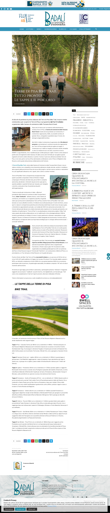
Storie (17, 33)
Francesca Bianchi (20, 103)
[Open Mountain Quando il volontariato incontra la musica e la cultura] (85, 227)
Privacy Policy (52, 506)
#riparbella (76, 152)
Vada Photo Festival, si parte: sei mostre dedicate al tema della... (88, 276)
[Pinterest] (32, 113)
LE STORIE (29, 29)
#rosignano (85, 152)
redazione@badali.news (80, 490)
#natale (85, 144)
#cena (81, 123)
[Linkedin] (40, 113)
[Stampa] (47, 113)
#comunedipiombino (80, 128)
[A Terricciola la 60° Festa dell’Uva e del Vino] (76, 269)
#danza (93, 130)
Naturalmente (26, 87)
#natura (92, 144)
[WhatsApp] (36, 113)
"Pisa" (74, 115)
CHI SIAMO (73, 29)
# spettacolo (79, 154)
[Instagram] (4, 8)
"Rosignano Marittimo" (83, 115)
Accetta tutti (20, 509)
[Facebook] (1, 8)
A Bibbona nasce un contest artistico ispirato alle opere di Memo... (89, 260)
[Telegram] (51, 113)
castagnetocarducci (79, 160)
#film (92, 133)
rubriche (79, 162)
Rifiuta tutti (31, 509)
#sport (88, 154)
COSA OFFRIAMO (85, 29)
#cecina (76, 123)
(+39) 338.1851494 (78, 485)
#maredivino (84, 141)
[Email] (43, 113)
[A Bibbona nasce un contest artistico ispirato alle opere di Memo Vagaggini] (76, 261)
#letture (85, 138)
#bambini (77, 120)
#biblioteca (88, 120)
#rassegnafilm (91, 149)
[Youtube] (10, 8)
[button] (96, 29)
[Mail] (7, 8)
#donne (76, 133)
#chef (86, 123)
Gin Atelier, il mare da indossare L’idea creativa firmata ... (88, 284)
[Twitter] (29, 113)
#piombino (89, 146)
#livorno (76, 141)
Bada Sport (23, 33)
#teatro (77, 157)
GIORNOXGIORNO (50, 29)
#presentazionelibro (80, 149)
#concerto (77, 130)
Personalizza (9, 509)
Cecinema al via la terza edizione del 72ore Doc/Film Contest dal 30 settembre (57, 453)
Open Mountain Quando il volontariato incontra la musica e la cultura (84, 178)
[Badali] (55, 18)
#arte (83, 117)
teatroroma (89, 162)
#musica (76, 143)
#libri (91, 138)
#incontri (81, 136)
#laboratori (90, 136)
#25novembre (76, 117)
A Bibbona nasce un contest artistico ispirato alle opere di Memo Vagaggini (84, 194)
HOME (22, 29)
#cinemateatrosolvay (79, 125)
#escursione (85, 133)
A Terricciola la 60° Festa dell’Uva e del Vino (83, 208)
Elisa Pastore (75, 200)
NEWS (39, 29)
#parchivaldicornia (78, 146)
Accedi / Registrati (104, 9)
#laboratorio (77, 138)
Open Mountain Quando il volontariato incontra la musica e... (84, 242)
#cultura (86, 130)
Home (13, 33)
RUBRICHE (62, 29)
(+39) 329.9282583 (78, 487)
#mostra (91, 141)
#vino (83, 157)
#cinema (91, 123)
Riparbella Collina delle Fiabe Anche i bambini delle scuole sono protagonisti (19, 452)
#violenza (89, 157)
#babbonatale (90, 117)
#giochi (75, 136)
